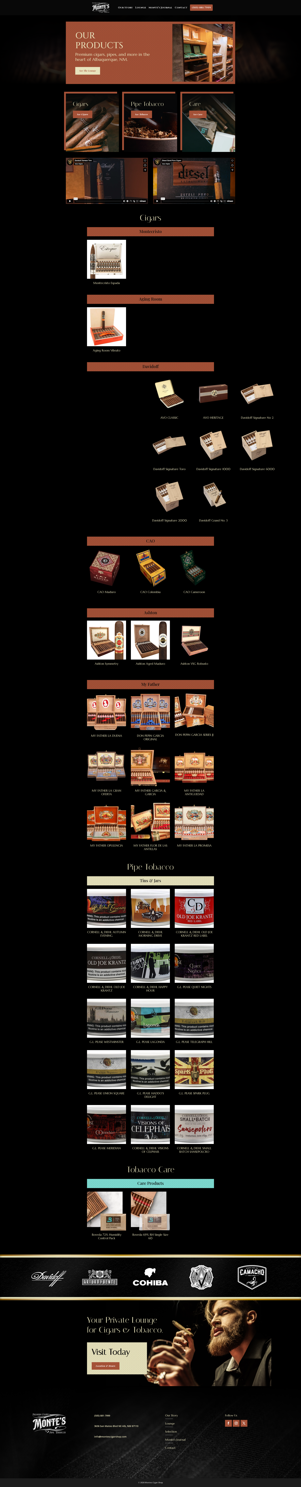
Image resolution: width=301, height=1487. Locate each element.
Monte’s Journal (160, 7)
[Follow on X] (244, 1423)
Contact (181, 7)
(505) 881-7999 (201, 7)
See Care (197, 114)
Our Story (125, 7)
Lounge (140, 7)
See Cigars (82, 114)
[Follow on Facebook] (228, 1423)
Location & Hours (105, 1366)
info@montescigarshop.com (110, 1436)
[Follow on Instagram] (236, 1423)
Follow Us (231, 1415)
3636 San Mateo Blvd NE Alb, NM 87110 (116, 1426)
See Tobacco (141, 114)
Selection (171, 1431)
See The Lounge (87, 70)
